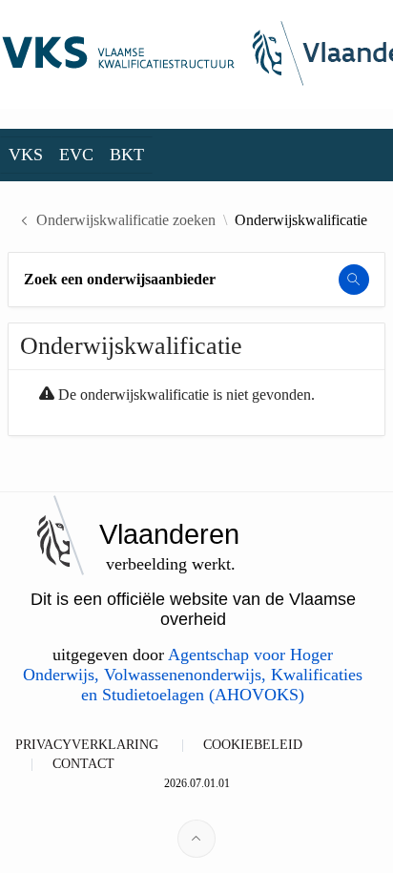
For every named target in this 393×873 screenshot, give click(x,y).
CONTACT (83, 764)
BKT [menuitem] (127, 154)
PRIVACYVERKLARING (86, 745)
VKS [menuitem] (26, 154)
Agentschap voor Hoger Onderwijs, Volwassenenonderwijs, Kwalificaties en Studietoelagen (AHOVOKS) (192, 674)
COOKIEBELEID (252, 745)
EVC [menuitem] (76, 154)
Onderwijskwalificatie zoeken (126, 220)
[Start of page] (196, 839)
